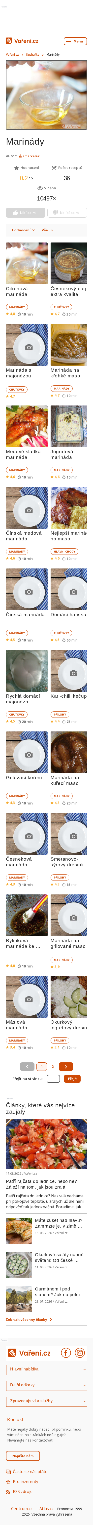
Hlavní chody (64, 551)
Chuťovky (61, 307)
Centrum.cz (21, 1508)
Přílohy (60, 714)
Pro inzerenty (25, 1481)
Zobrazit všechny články (26, 1320)
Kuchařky (32, 54)
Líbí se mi (28, 213)
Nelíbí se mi (70, 213)
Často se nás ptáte (30, 1471)
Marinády (17, 307)
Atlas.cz (46, 1508)
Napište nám (22, 1456)
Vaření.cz (12, 54)
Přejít (72, 1079)
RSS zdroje (22, 1491)
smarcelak (31, 156)
